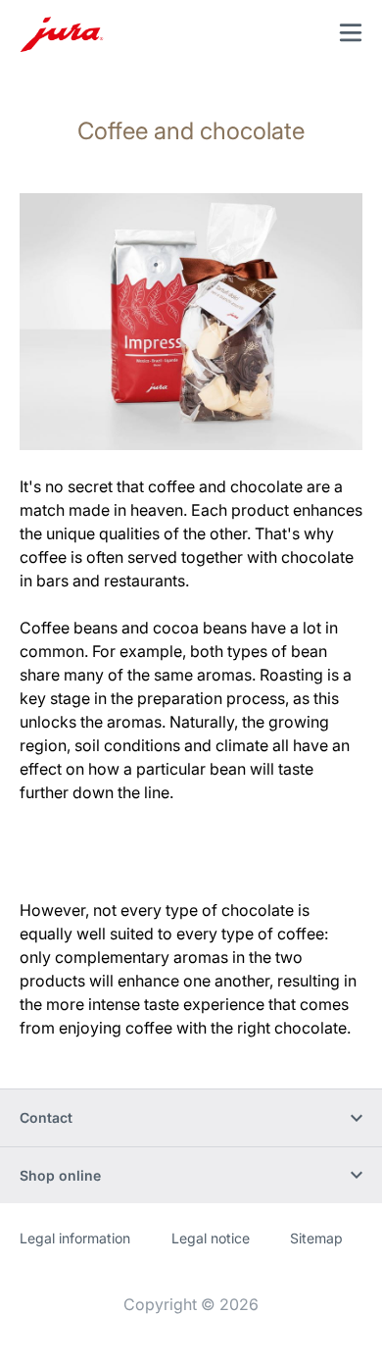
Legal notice (210, 1238)
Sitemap (316, 1238)
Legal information (75, 1238)
